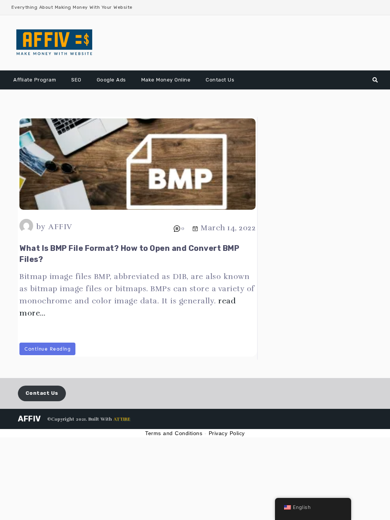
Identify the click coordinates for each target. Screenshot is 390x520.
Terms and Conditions (173, 433)
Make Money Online (166, 80)
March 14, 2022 (228, 228)
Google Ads (111, 80)
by (40, 226)
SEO (76, 80)
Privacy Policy (227, 433)
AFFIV (60, 226)
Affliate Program (34, 80)
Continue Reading (47, 349)
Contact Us (220, 80)
